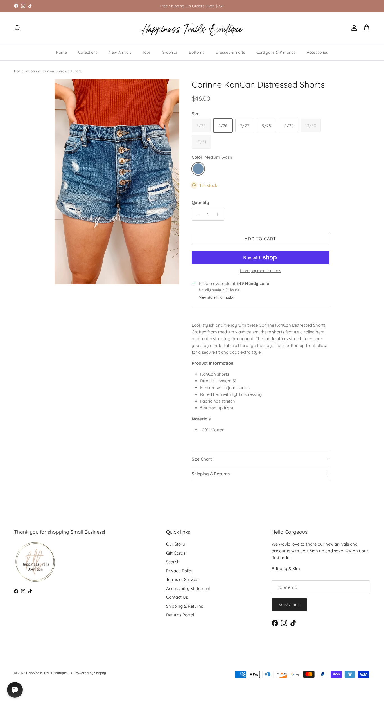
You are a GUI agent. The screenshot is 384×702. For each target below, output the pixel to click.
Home (61, 52)
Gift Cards (175, 553)
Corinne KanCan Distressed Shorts (55, 71)
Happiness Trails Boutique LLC (49, 673)
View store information (217, 297)
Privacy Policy (179, 570)
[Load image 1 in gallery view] (117, 181)
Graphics (170, 52)
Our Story (175, 544)
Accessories (317, 52)
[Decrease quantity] (197, 214)
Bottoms (196, 52)
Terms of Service (182, 579)
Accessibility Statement (188, 588)
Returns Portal (180, 615)
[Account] (353, 27)
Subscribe (289, 604)
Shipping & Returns (211, 473)
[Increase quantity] (219, 214)
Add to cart (260, 238)
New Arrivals (120, 52)
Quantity (200, 202)
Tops (147, 52)
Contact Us (177, 597)
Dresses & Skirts (230, 52)
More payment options (260, 270)
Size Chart (202, 459)
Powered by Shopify (90, 673)
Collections (88, 52)
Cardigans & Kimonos (275, 52)
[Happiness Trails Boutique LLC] (192, 28)
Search (173, 561)
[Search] (17, 27)
